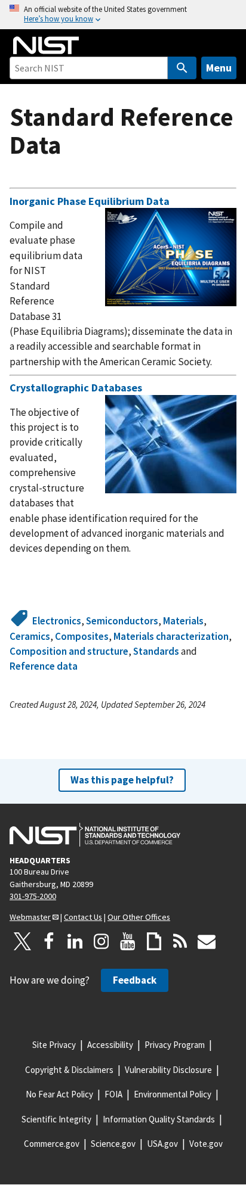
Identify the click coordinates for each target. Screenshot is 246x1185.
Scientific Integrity (56, 1119)
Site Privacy (54, 1044)
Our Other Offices (138, 917)
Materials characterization (171, 636)
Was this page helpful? (122, 779)
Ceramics (30, 636)
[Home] (46, 45)
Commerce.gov (51, 1143)
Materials (183, 620)
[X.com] (23, 941)
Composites (82, 636)
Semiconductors (122, 620)
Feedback (134, 980)
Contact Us (83, 917)
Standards (156, 651)
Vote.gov (206, 1143)
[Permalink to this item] (175, 201)
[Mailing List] (206, 941)
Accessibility (110, 1044)
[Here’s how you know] (123, 14)
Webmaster (30, 917)
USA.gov (162, 1143)
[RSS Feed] (180, 941)
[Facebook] (49, 941)
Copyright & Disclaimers (69, 1069)
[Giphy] (154, 941)
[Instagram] (101, 941)
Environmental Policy (172, 1094)
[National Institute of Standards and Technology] (95, 835)
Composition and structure (69, 651)
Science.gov (113, 1143)
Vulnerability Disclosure (168, 1069)
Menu (219, 67)
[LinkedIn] (75, 941)
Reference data (44, 666)
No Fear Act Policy (59, 1094)
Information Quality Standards (159, 1119)
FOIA (113, 1094)
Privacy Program (174, 1044)
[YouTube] (128, 941)
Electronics (56, 620)
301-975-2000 (33, 896)
